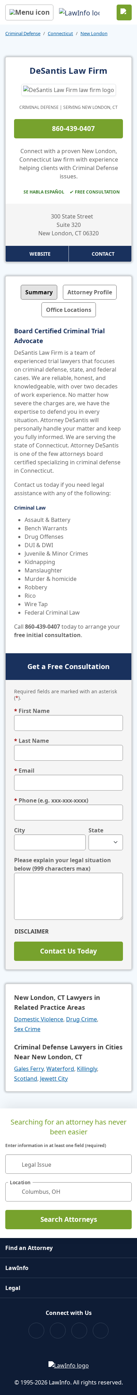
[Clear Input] (123, 1164)
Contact (103, 253)
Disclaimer (31, 931)
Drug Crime (81, 1019)
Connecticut (60, 33)
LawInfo (16, 1268)
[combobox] (68, 1164)
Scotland (25, 1078)
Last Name (31, 741)
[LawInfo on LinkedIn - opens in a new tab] (101, 1330)
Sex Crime (27, 1029)
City (19, 830)
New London (93, 33)
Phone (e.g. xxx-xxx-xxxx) (51, 800)
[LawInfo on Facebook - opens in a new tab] (36, 1330)
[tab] (39, 292)
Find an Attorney (29, 1248)
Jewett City (54, 1078)
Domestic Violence (38, 1019)
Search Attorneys (68, 1219)
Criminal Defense (22, 33)
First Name (32, 711)
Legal (12, 1288)
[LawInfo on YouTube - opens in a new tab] (79, 1330)
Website (40, 253)
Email (24, 770)
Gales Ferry (29, 1069)
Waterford (60, 1069)
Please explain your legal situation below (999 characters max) (62, 864)
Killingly (87, 1069)
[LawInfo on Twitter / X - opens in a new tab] (58, 1330)
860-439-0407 (73, 128)
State (96, 830)
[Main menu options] (29, 12)
